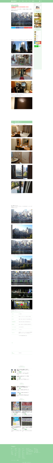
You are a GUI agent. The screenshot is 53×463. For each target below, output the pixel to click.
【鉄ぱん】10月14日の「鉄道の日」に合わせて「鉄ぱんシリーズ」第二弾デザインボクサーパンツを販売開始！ (23, 370)
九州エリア (20, 456)
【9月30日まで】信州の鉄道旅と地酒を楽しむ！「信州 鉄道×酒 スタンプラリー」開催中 (16, 427)
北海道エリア (20, 449)
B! (22, 27)
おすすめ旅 (16, 450)
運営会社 (18, 460)
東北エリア (20, 450)
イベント (16, 451)
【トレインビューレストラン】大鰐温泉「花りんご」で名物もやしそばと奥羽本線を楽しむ (27, 427)
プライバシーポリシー (13, 460)
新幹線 (11, 451)
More (11, 432)
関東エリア (20, 451)
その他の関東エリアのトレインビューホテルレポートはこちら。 (17, 311)
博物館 (15, 453)
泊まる (19, 448)
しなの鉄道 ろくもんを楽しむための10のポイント (23, 392)
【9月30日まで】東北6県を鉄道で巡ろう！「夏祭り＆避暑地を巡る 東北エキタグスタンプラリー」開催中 (16, 412)
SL (11, 449)
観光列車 (12, 453)
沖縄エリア (20, 457)
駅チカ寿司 (23, 450)
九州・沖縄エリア (24, 458)
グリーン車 (12, 450)
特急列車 (12, 452)
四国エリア (20, 455)
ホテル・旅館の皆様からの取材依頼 (29, 450)
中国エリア (20, 454)
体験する (16, 448)
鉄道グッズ (16, 449)
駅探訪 (15, 455)
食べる (23, 448)
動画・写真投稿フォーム (37, 452)
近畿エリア (20, 453)
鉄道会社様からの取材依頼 (28, 449)
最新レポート (35, 448)
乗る (11, 448)
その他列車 (12, 454)
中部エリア (20, 452)
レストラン (23, 449)
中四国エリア (23, 457)
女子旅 (15, 454)
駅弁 (22, 451)
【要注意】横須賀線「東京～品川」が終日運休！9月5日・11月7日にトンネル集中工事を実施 (27, 412)
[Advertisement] (21, 34)
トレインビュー (16, 452)
